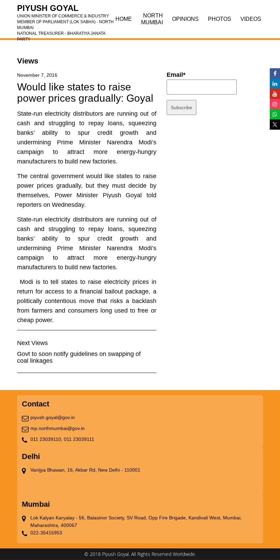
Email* (176, 74)
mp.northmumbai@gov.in (57, 428)
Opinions (185, 19)
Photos (219, 19)
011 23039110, (46, 439)
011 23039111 (79, 439)
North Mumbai (152, 19)
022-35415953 (46, 532)
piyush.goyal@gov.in (52, 417)
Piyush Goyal (65, 10)
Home (123, 19)
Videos (250, 19)
